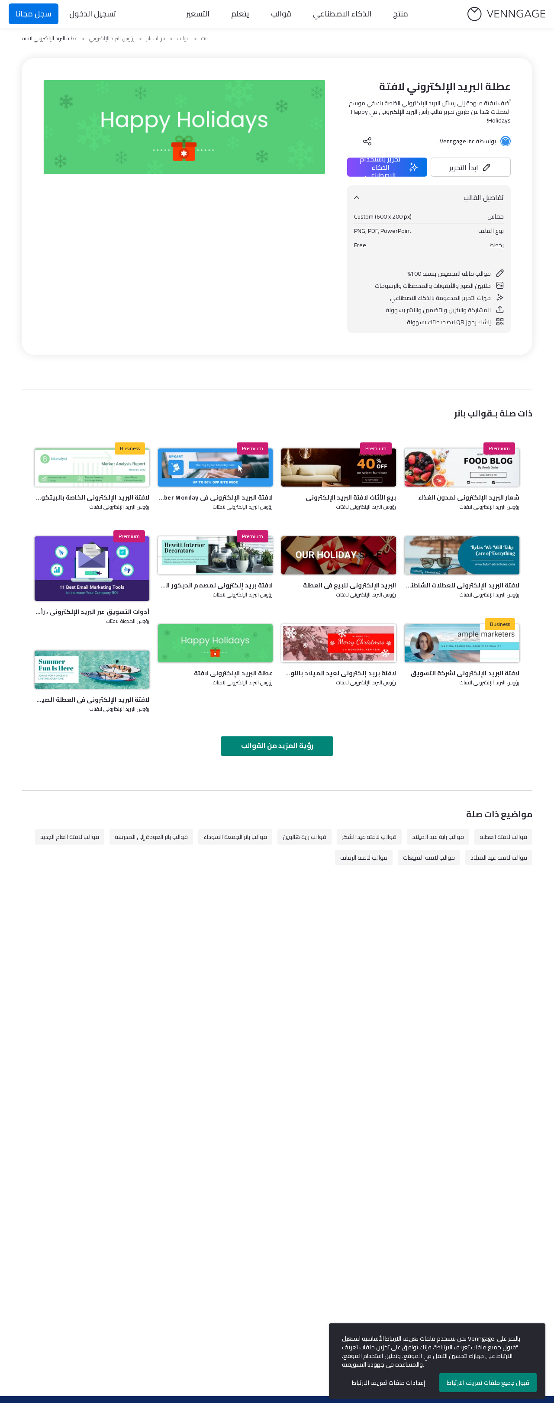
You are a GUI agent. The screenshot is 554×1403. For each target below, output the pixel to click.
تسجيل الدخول (92, 13)
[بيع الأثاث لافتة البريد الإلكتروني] (338, 467)
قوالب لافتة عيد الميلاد (498, 857)
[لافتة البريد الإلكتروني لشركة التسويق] (462, 643)
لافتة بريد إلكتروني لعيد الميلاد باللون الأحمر (338, 673)
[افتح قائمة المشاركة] (367, 141)
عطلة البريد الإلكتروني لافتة (233, 673)
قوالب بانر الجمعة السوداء (235, 836)
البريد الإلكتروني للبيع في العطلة (349, 585)
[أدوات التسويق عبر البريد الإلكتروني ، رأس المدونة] (92, 568)
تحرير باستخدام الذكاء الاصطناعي (380, 167)
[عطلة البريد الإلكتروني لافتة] (215, 643)
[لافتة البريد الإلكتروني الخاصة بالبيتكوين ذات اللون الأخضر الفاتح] (92, 467)
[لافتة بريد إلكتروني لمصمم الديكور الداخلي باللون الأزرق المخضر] (215, 555)
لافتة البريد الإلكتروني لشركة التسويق (465, 673)
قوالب (281, 13)
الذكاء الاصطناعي (342, 13)
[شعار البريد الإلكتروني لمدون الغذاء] (462, 467)
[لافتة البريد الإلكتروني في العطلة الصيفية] (92, 670)
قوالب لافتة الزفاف (363, 857)
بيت (204, 38)
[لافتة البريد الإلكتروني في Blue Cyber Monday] (215, 467)
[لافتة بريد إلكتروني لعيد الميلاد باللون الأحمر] (338, 643)
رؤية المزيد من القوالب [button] (277, 745)
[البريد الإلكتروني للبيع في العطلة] (338, 555)
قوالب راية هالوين (304, 836)
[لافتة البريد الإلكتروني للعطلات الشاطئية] (462, 555)
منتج (400, 13)
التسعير (197, 13)
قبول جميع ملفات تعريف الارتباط (488, 1382)
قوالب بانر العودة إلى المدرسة (151, 836)
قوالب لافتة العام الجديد (69, 836)
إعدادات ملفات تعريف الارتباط (388, 1382)
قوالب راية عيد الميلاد (438, 836)
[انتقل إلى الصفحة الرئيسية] (506, 14)
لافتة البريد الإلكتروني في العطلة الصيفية (92, 699)
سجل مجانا (34, 13)
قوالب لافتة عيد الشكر (369, 836)
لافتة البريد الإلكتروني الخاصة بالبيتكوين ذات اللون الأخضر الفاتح (92, 497)
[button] (471, 167)
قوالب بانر (155, 38)
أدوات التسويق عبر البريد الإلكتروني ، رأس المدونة (92, 611)
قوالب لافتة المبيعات (429, 857)
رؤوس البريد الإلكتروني (112, 38)
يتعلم (240, 13)
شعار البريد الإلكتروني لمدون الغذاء (468, 497)
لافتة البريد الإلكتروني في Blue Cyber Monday (215, 497)
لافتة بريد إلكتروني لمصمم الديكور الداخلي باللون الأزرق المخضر (215, 585)
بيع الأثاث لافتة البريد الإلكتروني (351, 497)
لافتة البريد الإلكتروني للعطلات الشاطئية (462, 585)
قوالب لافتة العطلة (503, 836)
